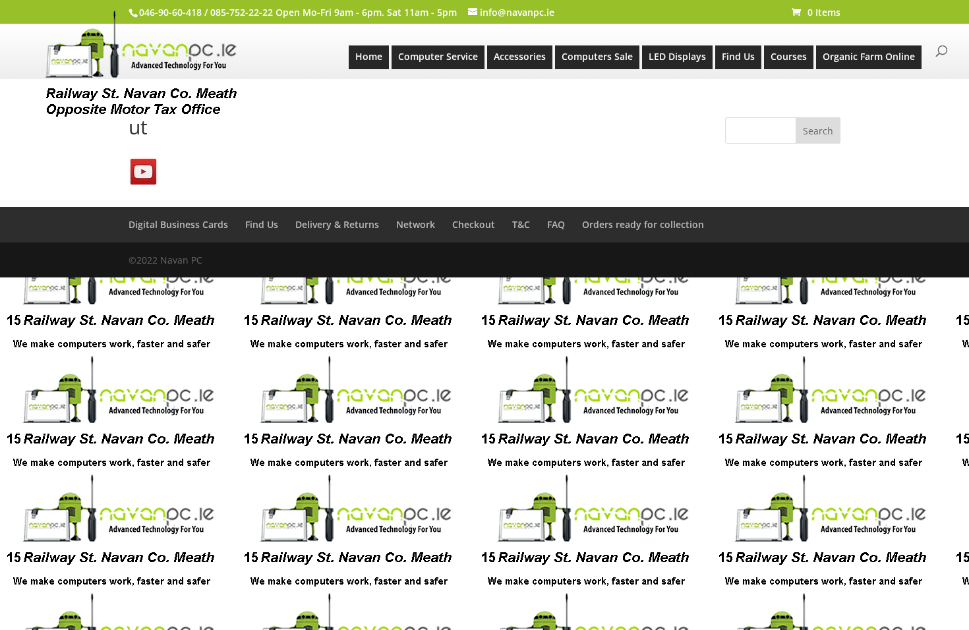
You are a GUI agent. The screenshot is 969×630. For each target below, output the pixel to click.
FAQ (556, 224)
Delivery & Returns (337, 224)
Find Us (738, 56)
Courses (789, 56)
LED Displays (677, 56)
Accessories (520, 56)
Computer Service (438, 56)
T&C (521, 224)
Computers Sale (597, 56)
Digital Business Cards (178, 224)
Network (415, 224)
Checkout (473, 224)
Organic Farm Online (869, 56)
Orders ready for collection (643, 224)
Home (368, 56)
